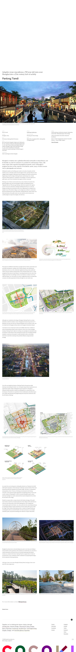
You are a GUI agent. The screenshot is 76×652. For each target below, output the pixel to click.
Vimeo (65, 632)
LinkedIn (65, 626)
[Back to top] (72, 620)
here (5, 562)
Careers (53, 624)
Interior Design (14, 626)
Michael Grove (22, 602)
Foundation (53, 628)
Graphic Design (6, 630)
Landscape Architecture (32, 132)
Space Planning (6, 628)
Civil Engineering (31, 628)
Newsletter (66, 634)
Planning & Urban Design (26, 626)
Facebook (66, 630)
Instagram (66, 624)
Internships (53, 626)
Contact (53, 630)
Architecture (5, 626)
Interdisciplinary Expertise (22, 630)
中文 (73, 639)
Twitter (65, 628)
